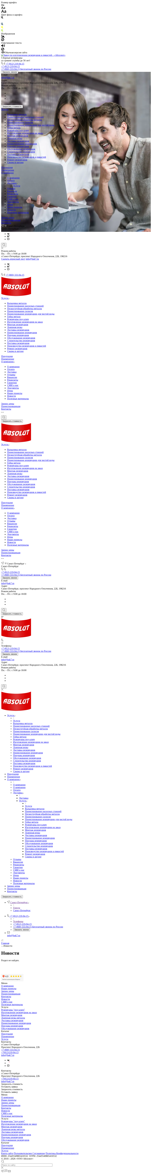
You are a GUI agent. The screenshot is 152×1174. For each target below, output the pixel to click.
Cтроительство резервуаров (21, 151)
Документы (13, 202)
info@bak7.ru (7, 77)
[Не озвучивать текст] (2, 50)
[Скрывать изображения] (2, 40)
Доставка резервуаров (18, 141)
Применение (7, 170)
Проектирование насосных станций (25, 117)
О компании (7, 173)
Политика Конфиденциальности (62, 1153)
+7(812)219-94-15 (10, 1052)
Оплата (11, 180)
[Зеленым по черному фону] (2, 31)
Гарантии (12, 196)
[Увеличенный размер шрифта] (3, 12)
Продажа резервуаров (18, 146)
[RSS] (2, 940)
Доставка (12, 183)
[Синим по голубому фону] (2, 24)
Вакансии (12, 191)
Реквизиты (12, 194)
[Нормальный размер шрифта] (3, 8)
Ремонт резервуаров (17, 159)
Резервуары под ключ (18, 130)
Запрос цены (7, 217)
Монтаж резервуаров (17, 135)
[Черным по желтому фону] (2, 28)
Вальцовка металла (17, 114)
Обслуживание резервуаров (21, 149)
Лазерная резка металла (13, 1018)
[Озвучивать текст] (3, 46)
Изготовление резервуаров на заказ (25, 133)
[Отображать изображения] (3, 36)
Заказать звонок (9, 72)
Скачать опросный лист (13, 259)
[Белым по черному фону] (2, 21)
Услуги (4, 109)
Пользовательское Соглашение (29, 1153)
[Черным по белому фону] (2, 18)
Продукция (7, 167)
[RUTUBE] (8, 236)
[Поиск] (3, 245)
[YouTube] (8, 239)
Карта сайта (7, 1153)
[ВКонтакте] (8, 234)
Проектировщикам (10, 220)
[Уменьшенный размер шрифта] (2, 5)
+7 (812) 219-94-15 (15, 63)
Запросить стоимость (12, 106)
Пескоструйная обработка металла (24, 119)
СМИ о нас (12, 199)
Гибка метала (13, 127)
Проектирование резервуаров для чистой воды (30, 125)
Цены (10, 204)
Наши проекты (14, 207)
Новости (11, 210)
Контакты (6, 223)
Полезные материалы (18, 212)
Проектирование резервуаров (22, 143)
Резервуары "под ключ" (13, 1010)
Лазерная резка (14, 138)
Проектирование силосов (20, 122)
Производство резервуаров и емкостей (26, 157)
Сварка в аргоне (15, 162)
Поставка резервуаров (18, 154)
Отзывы (11, 188)
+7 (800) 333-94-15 (15, 275)
